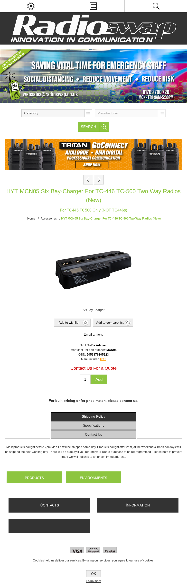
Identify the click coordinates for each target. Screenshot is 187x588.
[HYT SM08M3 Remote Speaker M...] (99, 179)
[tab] (93, 416)
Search (88, 127)
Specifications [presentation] (93, 425)
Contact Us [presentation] (93, 434)
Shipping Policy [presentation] (93, 416)
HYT (103, 359)
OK (93, 574)
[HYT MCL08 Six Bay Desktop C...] (88, 179)
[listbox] (56, 113)
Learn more (93, 581)
